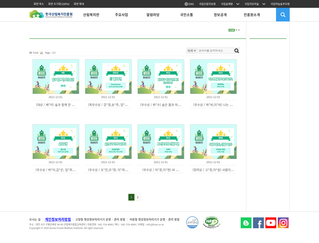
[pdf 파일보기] (211, 222)
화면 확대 (79, 4)
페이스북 (258, 222)
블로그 (246, 222)
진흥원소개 (252, 14)
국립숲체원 (227, 4)
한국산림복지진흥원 (50, 16)
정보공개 (220, 14)
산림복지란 (91, 14)
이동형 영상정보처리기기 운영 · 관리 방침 (154, 219)
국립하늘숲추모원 (280, 4)
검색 (283, 14)
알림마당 (153, 14)
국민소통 (186, 14)
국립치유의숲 (252, 4)
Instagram (283, 222)
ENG (191, 4)
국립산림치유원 (207, 4)
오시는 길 (35, 219)
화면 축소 (39, 4)
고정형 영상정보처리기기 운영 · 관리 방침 (100, 219)
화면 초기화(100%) (58, 4)
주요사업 (121, 14)
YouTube (270, 222)
